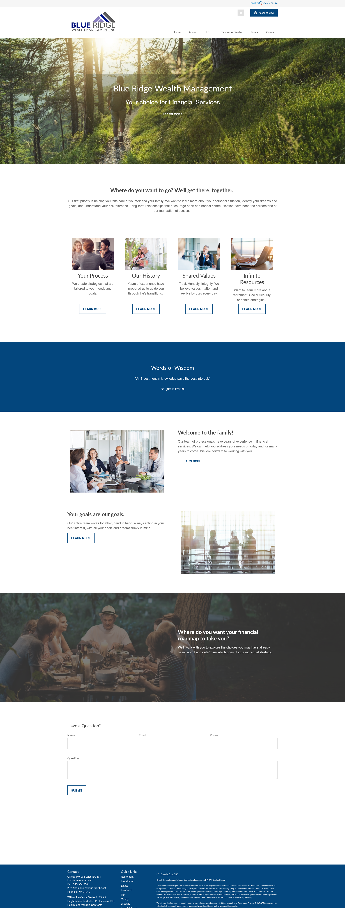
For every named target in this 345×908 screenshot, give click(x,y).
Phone (214, 735)
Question (73, 758)
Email (142, 735)
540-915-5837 (84, 880)
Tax (123, 894)
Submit (76, 790)
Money (125, 899)
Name (71, 735)
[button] (176, 32)
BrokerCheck (219, 879)
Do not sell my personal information (222, 905)
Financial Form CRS (169, 874)
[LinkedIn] (241, 13)
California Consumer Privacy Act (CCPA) (247, 903)
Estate (124, 885)
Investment (127, 881)
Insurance (126, 890)
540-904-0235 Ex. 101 (88, 876)
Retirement (127, 876)
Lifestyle (125, 903)
